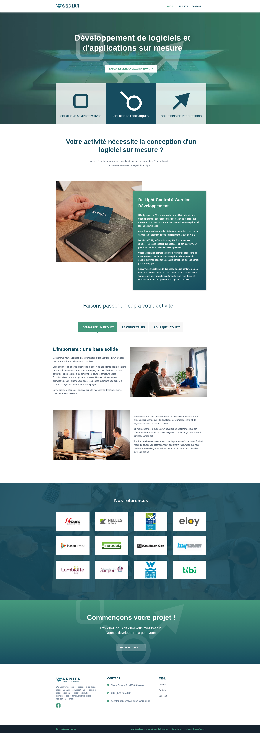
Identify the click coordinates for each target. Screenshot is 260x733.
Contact (196, 6)
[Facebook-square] (58, 705)
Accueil (171, 6)
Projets (183, 6)
